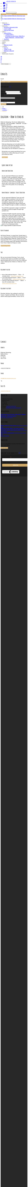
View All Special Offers (7, 417)
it (6, 10)
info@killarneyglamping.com (8, 378)
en (6, 5)
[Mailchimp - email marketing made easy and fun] (10, 473)
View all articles (5, 436)
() (7, 101)
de (6, 4)
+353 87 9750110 (11, 1)
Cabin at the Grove (9, 30)
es (6, 7)
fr (6, 8)
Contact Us (5, 157)
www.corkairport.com (19, 279)
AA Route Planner (5, 245)
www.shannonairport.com (9, 283)
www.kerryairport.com (17, 276)
